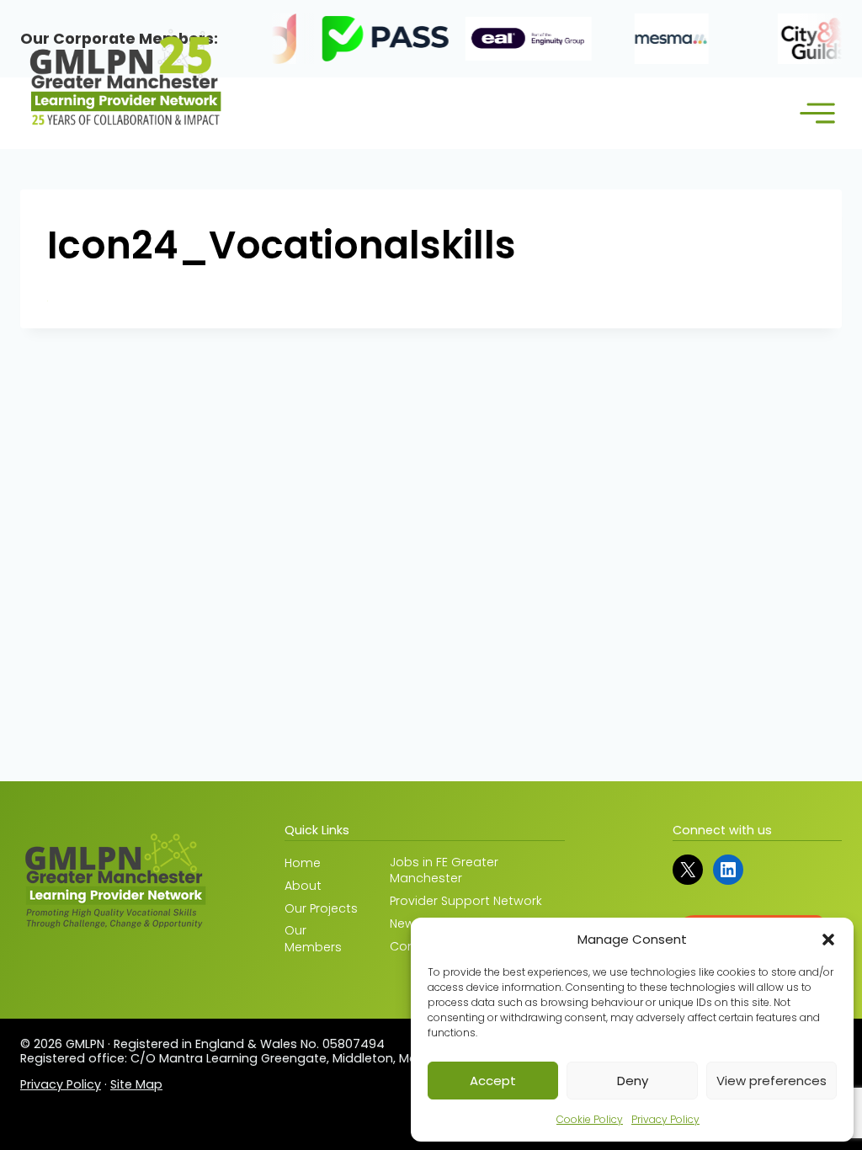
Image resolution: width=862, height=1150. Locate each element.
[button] (828, 939)
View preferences (771, 1080)
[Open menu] (817, 113)
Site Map (136, 1084)
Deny (632, 1080)
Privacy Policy (665, 1119)
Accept (493, 1080)
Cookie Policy (589, 1119)
